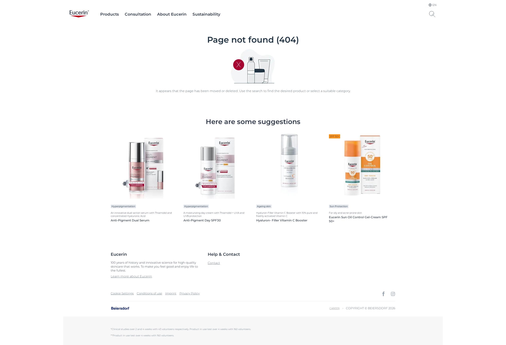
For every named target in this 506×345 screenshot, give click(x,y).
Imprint (170, 293)
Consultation (138, 14)
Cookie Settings (122, 293)
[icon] (383, 293)
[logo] (79, 14)
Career (334, 308)
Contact (214, 263)
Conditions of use (149, 293)
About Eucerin (172, 14)
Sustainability (206, 14)
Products (109, 14)
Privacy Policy (189, 293)
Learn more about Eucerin (131, 276)
